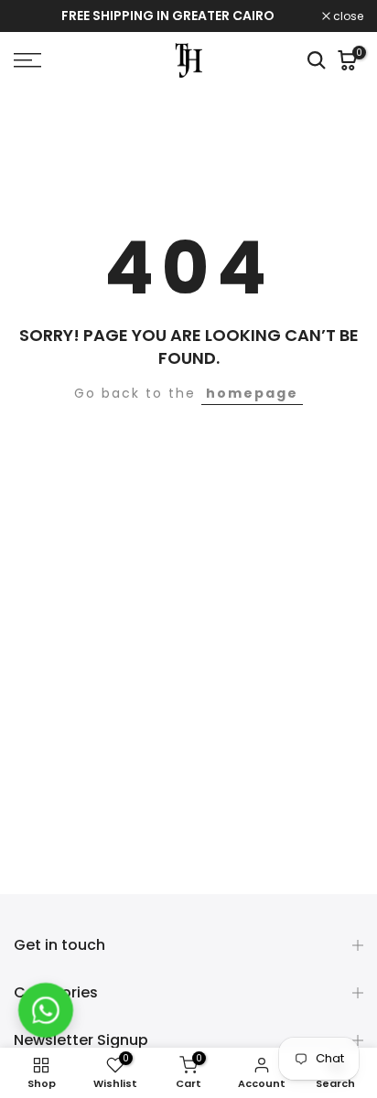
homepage (252, 393)
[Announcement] (168, 16)
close (346, 16)
